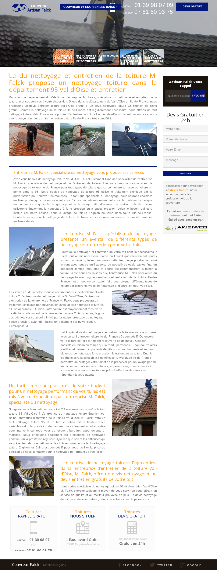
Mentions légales (54, 565)
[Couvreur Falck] (31, 5)
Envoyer (198, 95)
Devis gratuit (192, 6)
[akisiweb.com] (186, 228)
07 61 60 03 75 (39, 550)
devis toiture (179, 190)
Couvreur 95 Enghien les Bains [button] (89, 6)
